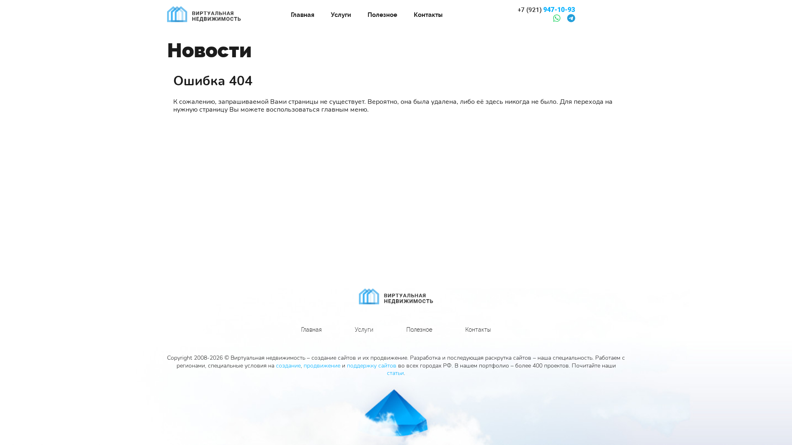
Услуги (341, 15)
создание (288, 366)
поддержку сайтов (371, 366)
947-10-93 (546, 10)
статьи (395, 373)
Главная (302, 15)
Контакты (428, 15)
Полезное (382, 15)
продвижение (322, 366)
